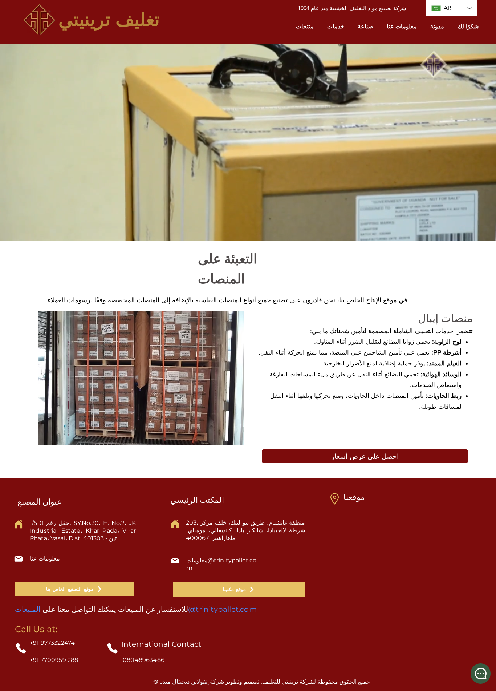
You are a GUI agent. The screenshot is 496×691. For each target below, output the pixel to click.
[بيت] (18, 524)
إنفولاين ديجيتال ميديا (184, 681)
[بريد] (18, 558)
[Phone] (112, 648)
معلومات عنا (45, 558)
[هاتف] (21, 648)
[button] (305, 26)
